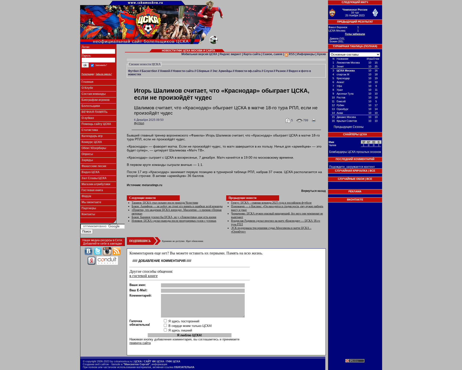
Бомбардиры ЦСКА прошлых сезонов (355, 152)
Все (372, 170)
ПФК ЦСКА (173, 361)
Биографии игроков (95, 100)
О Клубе (87, 88)
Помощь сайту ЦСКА (96, 124)
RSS (291, 54)
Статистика (90, 130)
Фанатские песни (94, 166)
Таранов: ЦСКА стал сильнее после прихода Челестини (165, 202)
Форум (86, 196)
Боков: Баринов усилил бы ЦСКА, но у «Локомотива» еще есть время (174, 217)
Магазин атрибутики (96, 184)
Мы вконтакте (91, 202)
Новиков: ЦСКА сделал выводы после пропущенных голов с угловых (174, 220)
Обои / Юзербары (94, 148)
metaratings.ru (152, 185)
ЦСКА (138, 361)
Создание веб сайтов (96, 364)
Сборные (203, 71)
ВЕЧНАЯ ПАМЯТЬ (95, 112)
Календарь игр (92, 136)
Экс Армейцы (222, 71)
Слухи (268, 71)
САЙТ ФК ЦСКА (154, 361)
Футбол (133, 71)
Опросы (87, 154)
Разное (281, 71)
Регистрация (88, 74)
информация (159, 364)
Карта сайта (252, 54)
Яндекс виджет (230, 54)
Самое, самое (272, 54)
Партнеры (89, 208)
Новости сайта (183, 71)
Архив (321, 54)
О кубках (88, 118)
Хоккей (165, 71)
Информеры (306, 54)
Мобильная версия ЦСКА (199, 54)
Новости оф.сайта (248, 71)
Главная (87, 82)
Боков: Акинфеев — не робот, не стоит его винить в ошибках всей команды (177, 206)
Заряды (87, 160)
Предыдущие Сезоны (349, 127)
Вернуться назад (313, 191)
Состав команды (94, 94)
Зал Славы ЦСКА (94, 178)
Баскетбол (149, 71)
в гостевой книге (143, 276)
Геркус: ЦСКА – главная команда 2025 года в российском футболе (271, 202)
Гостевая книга (92, 190)
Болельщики (91, 106)
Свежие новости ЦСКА (144, 64)
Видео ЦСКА (91, 172)
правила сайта (140, 343)
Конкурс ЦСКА (92, 142)
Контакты (88, 214)
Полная (370, 46)
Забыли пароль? (104, 74)
